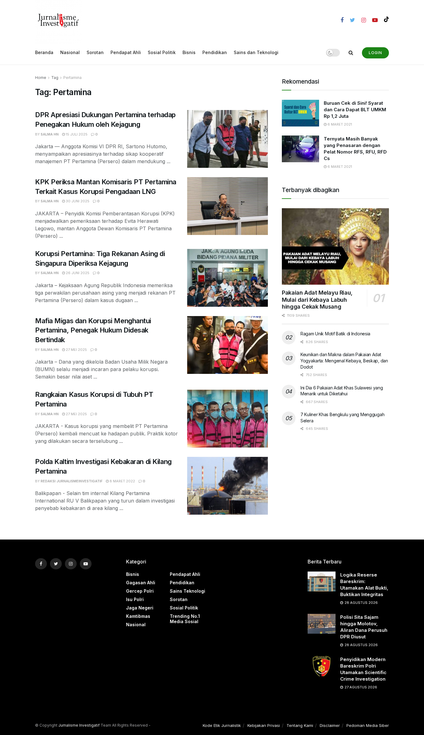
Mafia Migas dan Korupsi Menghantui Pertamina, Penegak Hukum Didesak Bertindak (93, 330)
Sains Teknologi (187, 591)
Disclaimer (330, 725)
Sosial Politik (162, 52)
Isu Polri (135, 599)
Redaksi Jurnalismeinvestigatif (71, 481)
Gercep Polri (140, 591)
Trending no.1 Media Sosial (185, 618)
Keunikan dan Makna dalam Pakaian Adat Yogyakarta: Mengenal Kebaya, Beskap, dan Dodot (344, 360)
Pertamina (72, 77)
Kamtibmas (138, 616)
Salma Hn (50, 134)
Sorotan (95, 52)
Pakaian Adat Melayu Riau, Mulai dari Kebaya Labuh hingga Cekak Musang (317, 299)
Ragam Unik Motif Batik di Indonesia (335, 333)
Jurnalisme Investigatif (79, 725)
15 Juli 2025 (76, 134)
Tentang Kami (299, 725)
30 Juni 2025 (77, 201)
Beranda (44, 52)
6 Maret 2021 (339, 124)
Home (40, 77)
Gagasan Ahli (140, 582)
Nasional (70, 52)
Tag (54, 77)
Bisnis (189, 52)
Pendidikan (214, 52)
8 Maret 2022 (122, 481)
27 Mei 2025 (76, 349)
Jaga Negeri (139, 607)
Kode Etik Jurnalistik (222, 725)
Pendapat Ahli (126, 52)
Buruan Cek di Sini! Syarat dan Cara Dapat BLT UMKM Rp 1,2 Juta (355, 109)
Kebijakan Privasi (263, 725)
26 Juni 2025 (77, 273)
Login (375, 52)
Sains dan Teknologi (256, 52)
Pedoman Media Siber (367, 725)
